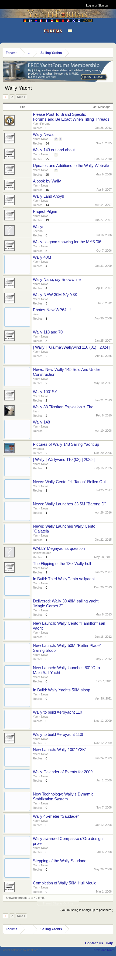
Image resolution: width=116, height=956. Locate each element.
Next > (21, 96)
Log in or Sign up (97, 5)
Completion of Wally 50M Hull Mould (64, 883)
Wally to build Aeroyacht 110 (57, 712)
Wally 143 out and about (54, 150)
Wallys (39, 226)
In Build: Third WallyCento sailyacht (64, 579)
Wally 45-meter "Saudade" (56, 816)
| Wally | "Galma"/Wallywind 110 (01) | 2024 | (71, 347)
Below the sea (42, 552)
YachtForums (41, 123)
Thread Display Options (58, 903)
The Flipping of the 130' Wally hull (62, 564)
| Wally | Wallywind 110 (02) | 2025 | (64, 459)
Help (109, 943)
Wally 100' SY (45, 392)
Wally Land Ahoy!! (48, 196)
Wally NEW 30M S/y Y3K (55, 295)
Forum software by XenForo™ (21, 950)
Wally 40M (42, 257)
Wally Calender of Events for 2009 (63, 772)
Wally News (43, 134)
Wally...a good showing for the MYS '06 (67, 242)
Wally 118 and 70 (48, 332)
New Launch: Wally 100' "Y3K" (59, 750)
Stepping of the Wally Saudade (59, 861)
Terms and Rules (103, 950)
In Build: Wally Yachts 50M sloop (61, 690)
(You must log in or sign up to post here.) (86, 910)
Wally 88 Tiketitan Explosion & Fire (63, 407)
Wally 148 (41, 422)
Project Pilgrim (46, 211)
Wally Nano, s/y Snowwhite (57, 279)
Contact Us (94, 943)
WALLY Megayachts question (59, 548)
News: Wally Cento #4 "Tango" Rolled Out (69, 482)
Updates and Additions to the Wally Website (71, 165)
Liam (36, 411)
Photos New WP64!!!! (52, 310)
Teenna (38, 231)
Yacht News (41, 138)
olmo (36, 314)
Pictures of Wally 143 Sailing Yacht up (66, 444)
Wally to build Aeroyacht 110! (58, 734)
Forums (53, 31)
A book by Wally (47, 181)
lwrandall (38, 448)
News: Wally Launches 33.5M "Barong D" (69, 504)
